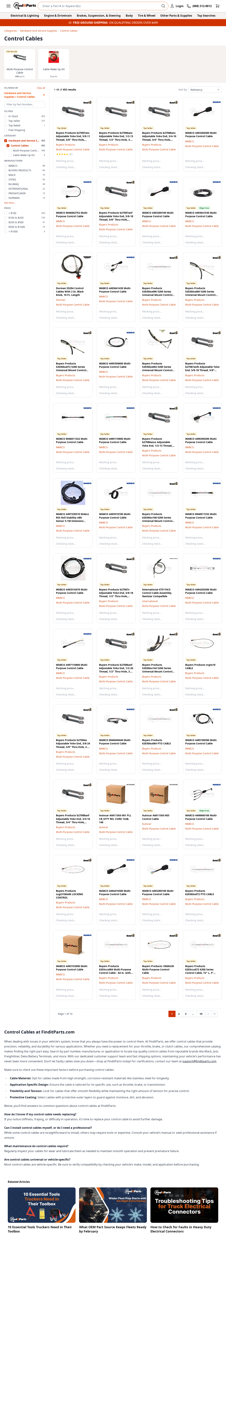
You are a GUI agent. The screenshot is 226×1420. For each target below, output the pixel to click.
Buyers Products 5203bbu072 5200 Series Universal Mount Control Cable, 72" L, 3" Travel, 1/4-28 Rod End (72, 370)
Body (129, 15)
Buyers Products (65, 144)
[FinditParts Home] (25, 6)
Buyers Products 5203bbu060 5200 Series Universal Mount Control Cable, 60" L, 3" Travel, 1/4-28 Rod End (201, 294)
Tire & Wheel (146, 15)
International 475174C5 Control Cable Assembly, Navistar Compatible (157, 593)
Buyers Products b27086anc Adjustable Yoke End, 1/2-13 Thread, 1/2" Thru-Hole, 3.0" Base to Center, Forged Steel (116, 139)
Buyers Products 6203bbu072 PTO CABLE (199, 892)
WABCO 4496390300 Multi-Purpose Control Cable (201, 440)
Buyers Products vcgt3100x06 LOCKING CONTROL (69, 894)
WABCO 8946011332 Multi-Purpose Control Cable (201, 515)
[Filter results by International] (171, 558)
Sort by (183, 89)
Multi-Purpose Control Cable (73, 149)
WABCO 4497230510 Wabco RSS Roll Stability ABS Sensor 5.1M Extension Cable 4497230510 (72, 519)
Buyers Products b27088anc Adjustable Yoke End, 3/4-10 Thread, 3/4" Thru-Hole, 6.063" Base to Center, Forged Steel (159, 139)
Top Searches (206, 15)
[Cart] (217, 6)
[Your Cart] (217, 6)
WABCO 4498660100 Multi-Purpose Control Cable (201, 817)
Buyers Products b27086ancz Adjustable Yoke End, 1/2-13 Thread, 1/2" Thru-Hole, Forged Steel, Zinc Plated (157, 445)
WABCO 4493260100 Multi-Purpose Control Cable (158, 214)
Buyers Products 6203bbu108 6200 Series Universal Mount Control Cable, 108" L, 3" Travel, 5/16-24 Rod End (157, 520)
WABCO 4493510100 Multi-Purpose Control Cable (115, 515)
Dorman (61, 299)
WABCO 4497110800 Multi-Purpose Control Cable (72, 666)
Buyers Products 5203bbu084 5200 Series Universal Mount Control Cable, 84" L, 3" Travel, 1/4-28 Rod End (158, 370)
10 (201, 1013)
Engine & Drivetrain (58, 15)
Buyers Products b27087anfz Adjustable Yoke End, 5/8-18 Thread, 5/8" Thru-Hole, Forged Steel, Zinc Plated (202, 370)
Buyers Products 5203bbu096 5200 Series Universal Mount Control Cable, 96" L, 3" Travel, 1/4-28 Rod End (158, 294)
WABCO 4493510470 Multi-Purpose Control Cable (72, 591)
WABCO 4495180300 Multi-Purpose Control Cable (201, 741)
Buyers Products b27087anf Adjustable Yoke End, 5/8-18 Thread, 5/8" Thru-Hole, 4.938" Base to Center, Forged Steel (116, 219)
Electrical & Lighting (25, 15)
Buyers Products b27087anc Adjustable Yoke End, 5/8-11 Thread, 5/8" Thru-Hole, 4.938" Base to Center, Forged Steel (73, 139)
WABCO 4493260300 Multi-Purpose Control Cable (201, 134)
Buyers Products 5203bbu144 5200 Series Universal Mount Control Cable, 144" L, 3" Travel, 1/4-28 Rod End (159, 671)
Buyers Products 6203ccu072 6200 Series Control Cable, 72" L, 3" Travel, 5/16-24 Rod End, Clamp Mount (199, 972)
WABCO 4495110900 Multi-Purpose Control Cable (115, 440)
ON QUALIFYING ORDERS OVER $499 (133, 23)
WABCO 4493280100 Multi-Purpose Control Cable (158, 892)
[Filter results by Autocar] (128, 784)
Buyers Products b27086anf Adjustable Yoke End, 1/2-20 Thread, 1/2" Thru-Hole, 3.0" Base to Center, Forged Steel (116, 671)
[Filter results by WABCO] (214, 102)
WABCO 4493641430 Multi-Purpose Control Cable (115, 289)
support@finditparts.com (199, 1061)
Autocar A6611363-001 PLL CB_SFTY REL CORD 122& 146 (115, 819)
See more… (9, 202)
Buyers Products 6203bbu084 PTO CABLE (156, 741)
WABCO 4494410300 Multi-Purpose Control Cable (115, 892)
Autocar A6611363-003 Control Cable (155, 817)
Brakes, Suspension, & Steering (99, 15)
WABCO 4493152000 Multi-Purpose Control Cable (72, 967)
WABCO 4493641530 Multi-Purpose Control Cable (201, 214)
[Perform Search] (163, 6)
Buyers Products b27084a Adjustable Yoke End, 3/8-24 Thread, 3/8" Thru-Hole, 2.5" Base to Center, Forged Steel (73, 746)
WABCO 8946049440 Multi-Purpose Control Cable (115, 741)
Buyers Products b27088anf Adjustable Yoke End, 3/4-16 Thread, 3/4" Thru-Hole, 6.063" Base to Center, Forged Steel (73, 822)
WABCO (189, 141)
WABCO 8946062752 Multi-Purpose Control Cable (72, 214)
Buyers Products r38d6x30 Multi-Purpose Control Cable (158, 969)
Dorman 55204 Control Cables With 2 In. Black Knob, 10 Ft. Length (70, 291)
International (150, 601)
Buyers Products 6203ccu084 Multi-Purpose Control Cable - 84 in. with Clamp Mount (115, 971)
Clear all (41, 88)
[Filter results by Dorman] (85, 257)
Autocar (103, 827)
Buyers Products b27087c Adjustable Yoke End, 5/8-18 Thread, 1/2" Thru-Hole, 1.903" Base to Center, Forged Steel (116, 596)
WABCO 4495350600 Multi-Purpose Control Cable (115, 365)
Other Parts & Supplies (176, 15)
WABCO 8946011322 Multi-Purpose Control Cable (72, 440)
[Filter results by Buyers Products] (85, 102)
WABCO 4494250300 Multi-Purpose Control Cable (201, 591)
